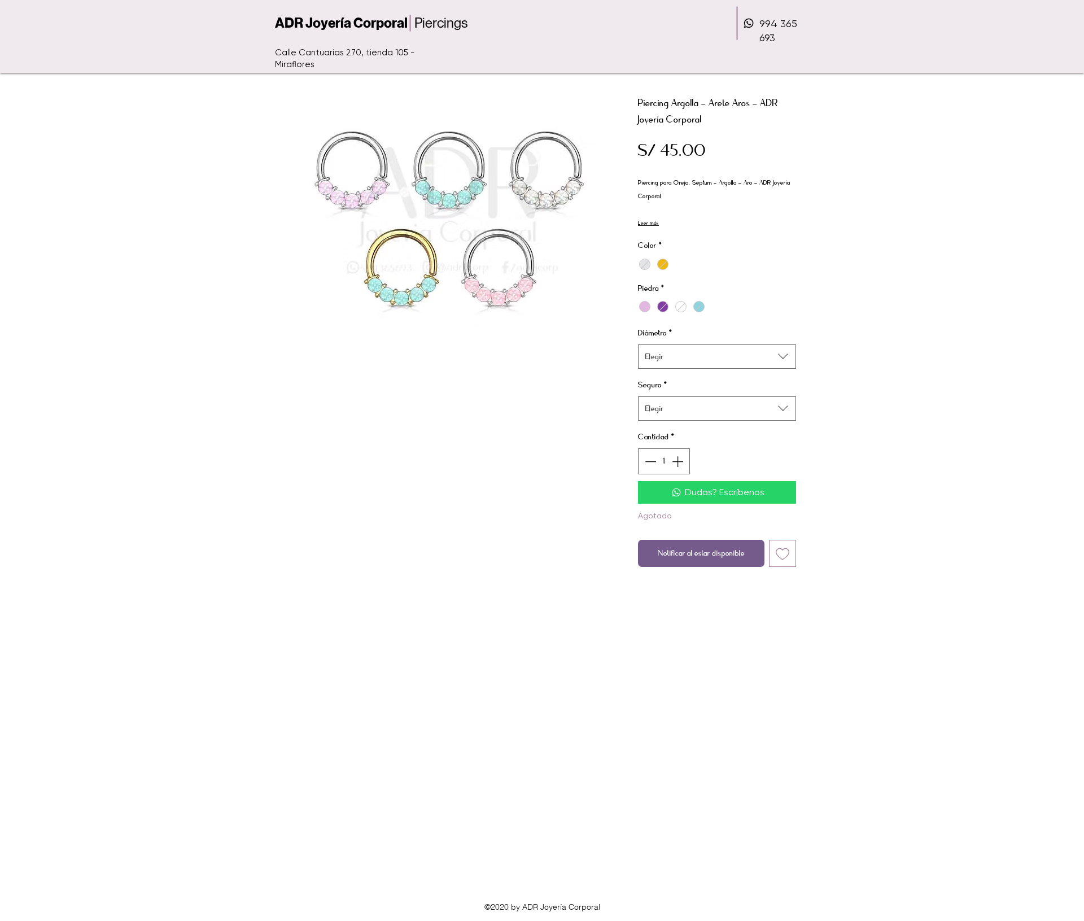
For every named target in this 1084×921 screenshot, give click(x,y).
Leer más (648, 223)
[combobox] (717, 356)
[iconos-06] (748, 23)
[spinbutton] (664, 461)
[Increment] (678, 461)
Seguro (652, 384)
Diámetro (655, 333)
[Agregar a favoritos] (782, 553)
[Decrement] (649, 461)
